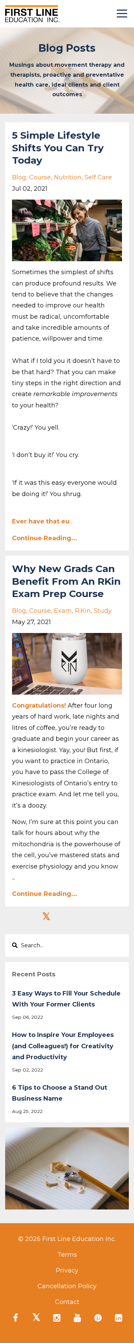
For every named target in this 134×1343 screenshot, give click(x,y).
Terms (67, 1254)
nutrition (67, 177)
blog (19, 177)
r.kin (83, 611)
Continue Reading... (44, 538)
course (40, 177)
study (103, 611)
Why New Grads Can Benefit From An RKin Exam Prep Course (66, 581)
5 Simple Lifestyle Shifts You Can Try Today (58, 147)
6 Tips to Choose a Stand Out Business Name (59, 1093)
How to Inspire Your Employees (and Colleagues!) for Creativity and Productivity (63, 1046)
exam (63, 611)
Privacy (67, 1270)
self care (98, 177)
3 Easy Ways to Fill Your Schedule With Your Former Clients (66, 999)
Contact (67, 1302)
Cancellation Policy (67, 1286)
